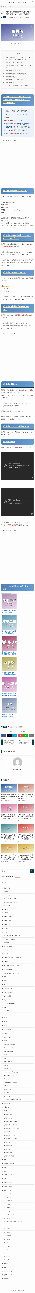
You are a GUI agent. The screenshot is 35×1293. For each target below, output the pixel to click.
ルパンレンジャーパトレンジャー (13, 1221)
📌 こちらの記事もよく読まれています (20, 85)
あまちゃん (7, 1232)
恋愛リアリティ (8, 1186)
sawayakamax (17, 769)
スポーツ (6, 1007)
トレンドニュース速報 (17, 2)
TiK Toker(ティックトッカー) (12, 965)
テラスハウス (7, 1029)
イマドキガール (8, 988)
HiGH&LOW (7, 924)
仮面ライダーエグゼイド (10, 1125)
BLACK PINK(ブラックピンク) (12, 935)
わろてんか (7, 1256)
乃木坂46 (6, 1107)
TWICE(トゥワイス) (9, 939)
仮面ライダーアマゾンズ (10, 1118)
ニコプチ (6, 1092)
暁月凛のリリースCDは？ (13, 71)
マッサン (6, 1249)
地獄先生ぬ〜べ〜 (9, 1163)
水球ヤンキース (8, 1271)
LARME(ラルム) (8, 1051)
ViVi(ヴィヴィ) (8, 1085)
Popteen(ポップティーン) (11, 1072)
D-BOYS (6, 913)
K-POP (6, 932)
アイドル (6, 980)
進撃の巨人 (7, 1279)
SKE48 (6, 961)
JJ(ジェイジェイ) (8, 1048)
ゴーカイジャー (8, 1197)
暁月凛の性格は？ (11, 77)
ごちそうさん (7, 1235)
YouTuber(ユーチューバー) (11, 973)
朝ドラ (5, 1225)
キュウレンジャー (9, 1193)
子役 (5, 1179)
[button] (3, 735)
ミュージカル (7, 1037)
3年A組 (6, 891)
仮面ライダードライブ (10, 1142)
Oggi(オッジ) (7, 1068)
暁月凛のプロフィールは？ (14, 62)
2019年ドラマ (7, 888)
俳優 (5, 1159)
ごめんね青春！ (8, 996)
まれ (5, 1253)
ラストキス (7, 1103)
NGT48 (6, 950)
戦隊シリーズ (7, 1190)
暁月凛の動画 (10, 83)
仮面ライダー (7, 1111)
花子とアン (7, 1259)
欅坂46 (5, 1263)
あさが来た (7, 1228)
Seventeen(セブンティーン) (11, 1082)
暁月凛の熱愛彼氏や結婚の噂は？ (16, 74)
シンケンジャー (8, 1211)
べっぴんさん (7, 1246)
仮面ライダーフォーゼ (10, 1149)
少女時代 (6, 942)
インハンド (7, 895)
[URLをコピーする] (31, 735)
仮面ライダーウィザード (10, 1121)
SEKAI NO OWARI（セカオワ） (13, 957)
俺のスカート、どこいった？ (11, 902)
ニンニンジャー (8, 1218)
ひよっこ (6, 1242)
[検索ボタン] (32, 2)
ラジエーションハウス (10, 898)
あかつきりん (13, 727)
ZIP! (5, 977)
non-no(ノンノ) (8, 1065)
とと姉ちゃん (7, 1239)
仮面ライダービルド (9, 1145)
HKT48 (5, 928)
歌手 (5, 17)
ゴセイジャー (7, 1204)
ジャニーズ (7, 1000)
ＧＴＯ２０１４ (8, 920)
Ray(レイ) (7, 1079)
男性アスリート (8, 1014)
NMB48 (6, 954)
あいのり (6, 984)
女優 (5, 1171)
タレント (6, 1018)
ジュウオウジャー (9, 1207)
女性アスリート (8, 1010)
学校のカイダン (8, 1182)
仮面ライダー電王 (9, 1156)
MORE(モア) (7, 1058)
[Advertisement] (17, 165)
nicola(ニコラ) (8, 1061)
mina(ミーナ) (7, 1054)
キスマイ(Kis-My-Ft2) (9, 1003)
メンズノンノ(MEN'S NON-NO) (12, 1099)
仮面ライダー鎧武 (9, 1152)
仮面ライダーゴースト (10, 1131)
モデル (5, 1041)
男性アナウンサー (9, 1275)
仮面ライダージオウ (9, 1135)
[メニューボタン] (2, 2)
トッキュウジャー (9, 1214)
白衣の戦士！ (7, 905)
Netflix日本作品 (8, 946)
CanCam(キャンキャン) (10, 1044)
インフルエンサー (9, 992)
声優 (5, 1167)
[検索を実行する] (32, 871)
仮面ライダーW (8, 1114)
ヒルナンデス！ (8, 1033)
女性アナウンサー (9, 1175)
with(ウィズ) (7, 1089)
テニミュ (6, 1025)
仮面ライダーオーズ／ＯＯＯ (11, 1128)
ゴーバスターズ (8, 1200)
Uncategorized (8, 969)
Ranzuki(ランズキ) (9, 1075)
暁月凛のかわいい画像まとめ (14, 80)
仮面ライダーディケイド (10, 1138)
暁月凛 (20, 727)
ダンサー (6, 1021)
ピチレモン (7, 1096)
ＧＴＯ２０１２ (8, 917)
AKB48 (6, 909)
